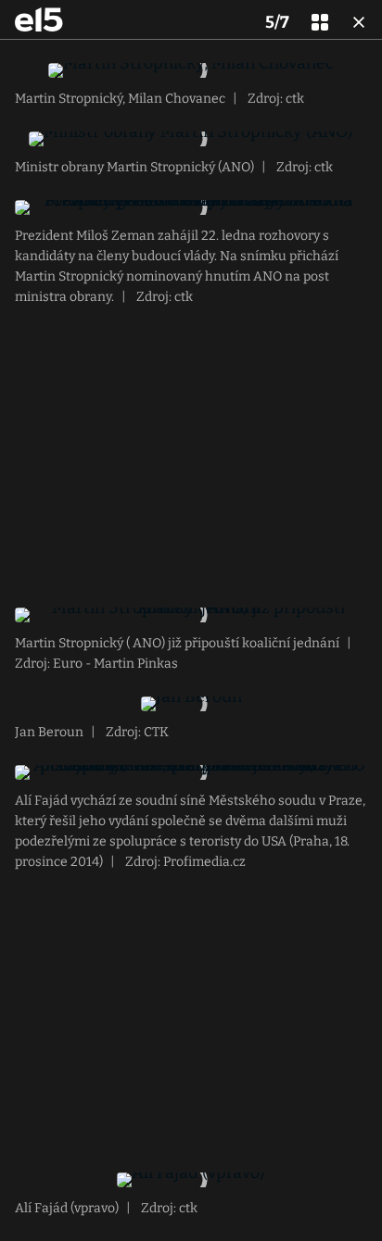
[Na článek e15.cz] (39, 19)
